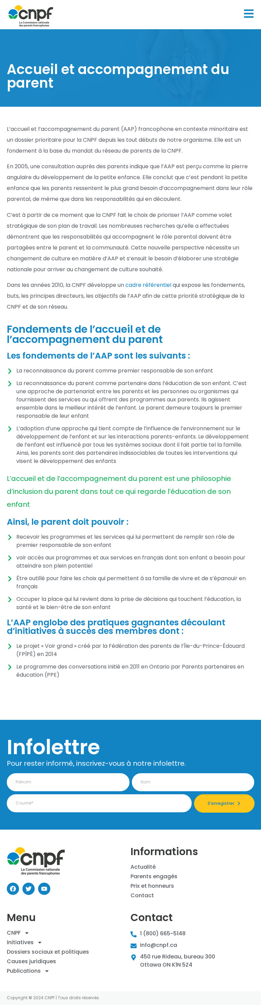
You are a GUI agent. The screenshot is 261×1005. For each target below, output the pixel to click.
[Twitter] (28, 889)
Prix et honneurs (152, 886)
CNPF (14, 933)
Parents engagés (153, 876)
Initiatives (20, 942)
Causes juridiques (31, 961)
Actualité (143, 867)
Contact (142, 895)
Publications (24, 971)
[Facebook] (13, 889)
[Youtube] (44, 889)
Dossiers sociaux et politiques (48, 952)
